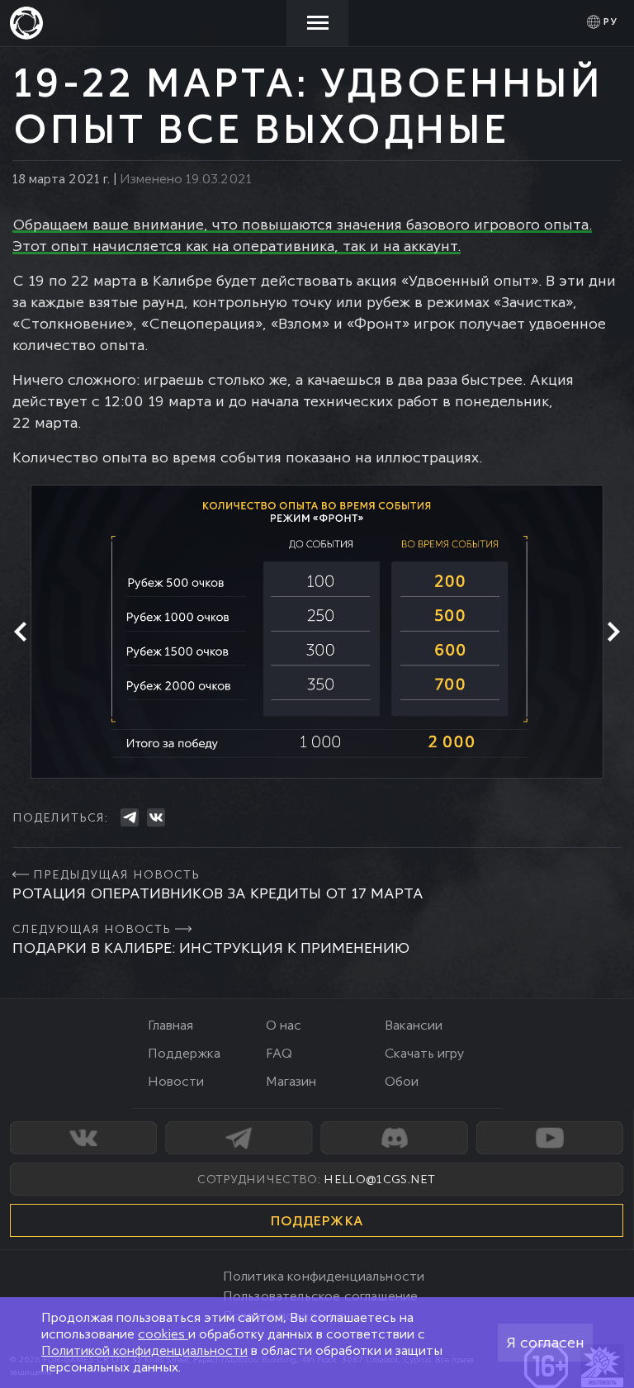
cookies (163, 1334)
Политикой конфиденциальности (144, 1350)
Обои (402, 1081)
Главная (170, 1025)
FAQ (279, 1053)
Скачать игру (424, 1053)
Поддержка (184, 1053)
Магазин (291, 1081)
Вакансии (413, 1025)
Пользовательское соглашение (320, 1296)
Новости (176, 1081)
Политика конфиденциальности (323, 1276)
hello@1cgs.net (379, 1179)
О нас (283, 1025)
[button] (20, 631)
